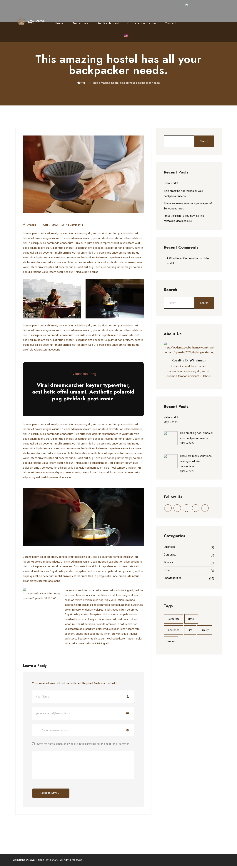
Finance (168, 562)
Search (204, 141)
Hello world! (171, 183)
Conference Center (142, 23)
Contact (170, 23)
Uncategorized (172, 578)
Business (169, 546)
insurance (173, 630)
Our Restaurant (107, 23)
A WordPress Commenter (182, 258)
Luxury (205, 630)
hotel (191, 618)
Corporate (170, 554)
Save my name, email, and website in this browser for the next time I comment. (84, 743)
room (171, 641)
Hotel (167, 570)
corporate (174, 618)
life (190, 630)
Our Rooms (80, 23)
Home (59, 23)
